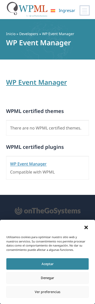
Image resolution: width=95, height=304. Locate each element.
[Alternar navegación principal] (85, 10)
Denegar (47, 278)
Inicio (10, 33)
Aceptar (48, 264)
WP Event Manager (36, 82)
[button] (86, 227)
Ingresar (67, 10)
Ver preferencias (47, 291)
